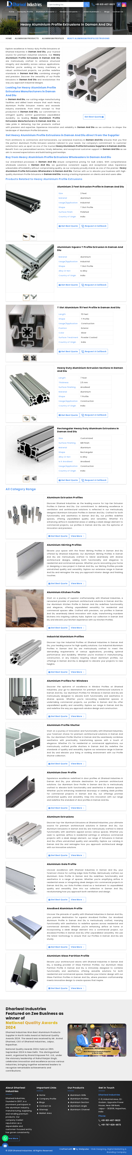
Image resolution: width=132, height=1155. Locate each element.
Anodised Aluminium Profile (64, 908)
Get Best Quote (69, 226)
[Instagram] (124, 4)
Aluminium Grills (78, 1095)
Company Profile (25, 11)
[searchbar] (87, 4)
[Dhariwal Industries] (24, 4)
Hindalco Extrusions (69, 11)
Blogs (107, 11)
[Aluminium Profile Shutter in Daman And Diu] (25, 741)
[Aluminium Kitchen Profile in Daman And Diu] (25, 608)
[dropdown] (56, 11)
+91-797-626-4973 (111, 1124)
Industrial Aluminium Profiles (65, 636)
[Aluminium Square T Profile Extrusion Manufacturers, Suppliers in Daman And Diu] (30, 268)
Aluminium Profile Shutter (63, 725)
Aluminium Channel (80, 1109)
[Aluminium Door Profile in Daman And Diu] (25, 789)
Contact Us (118, 11)
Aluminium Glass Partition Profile (68, 955)
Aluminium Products (45, 11)
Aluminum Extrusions (60, 816)
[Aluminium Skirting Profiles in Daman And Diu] (25, 561)
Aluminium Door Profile (61, 772)
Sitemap (43, 1109)
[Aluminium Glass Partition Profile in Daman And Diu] (25, 972)
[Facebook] (119, 4)
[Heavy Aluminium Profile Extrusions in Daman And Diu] (94, 79)
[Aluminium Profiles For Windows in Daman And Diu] (25, 697)
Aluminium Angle (78, 1106)
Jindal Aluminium (91, 11)
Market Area (45, 1113)
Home (11, 11)
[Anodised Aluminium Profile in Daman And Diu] (25, 925)
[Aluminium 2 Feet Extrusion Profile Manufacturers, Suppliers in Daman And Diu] (30, 208)
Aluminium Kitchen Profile (63, 592)
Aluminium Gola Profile (61, 864)
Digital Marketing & (116, 1149)
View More (76, 536)
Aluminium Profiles (53, 38)
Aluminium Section (79, 1102)
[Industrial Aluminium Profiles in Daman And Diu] (25, 653)
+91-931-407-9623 (105, 4)
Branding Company (116, 1152)
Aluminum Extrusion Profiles (65, 497)
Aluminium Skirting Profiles (64, 544)
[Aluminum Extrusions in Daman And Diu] (25, 833)
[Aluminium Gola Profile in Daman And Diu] (25, 880)
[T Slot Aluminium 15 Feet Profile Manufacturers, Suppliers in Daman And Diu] (30, 329)
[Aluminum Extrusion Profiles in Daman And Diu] (25, 514)
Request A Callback (95, 226)
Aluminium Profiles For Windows (67, 680)
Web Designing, (99, 1149)
